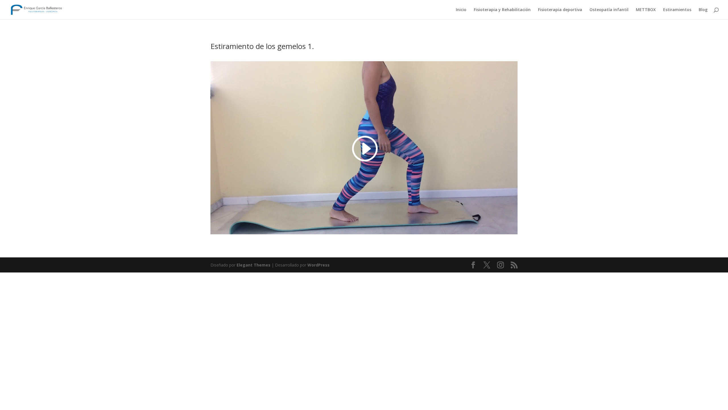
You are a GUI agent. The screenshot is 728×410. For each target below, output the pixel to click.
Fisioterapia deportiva (560, 10)
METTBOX (646, 10)
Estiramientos (677, 10)
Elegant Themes (253, 265)
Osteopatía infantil (609, 10)
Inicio (461, 10)
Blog (703, 10)
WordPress (318, 265)
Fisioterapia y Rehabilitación (502, 10)
